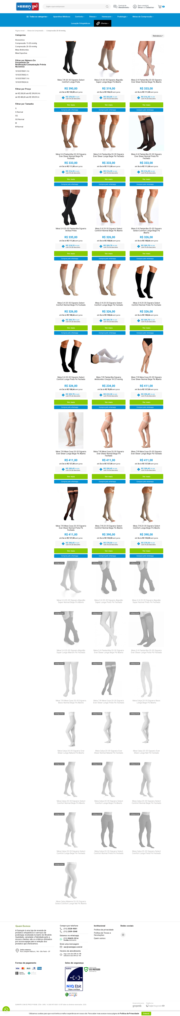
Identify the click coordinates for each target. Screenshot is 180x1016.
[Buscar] (107, 6)
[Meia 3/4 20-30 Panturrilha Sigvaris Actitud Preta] (71, 225)
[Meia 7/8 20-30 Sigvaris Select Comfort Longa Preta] (71, 76)
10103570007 (22, 78)
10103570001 (22, 71)
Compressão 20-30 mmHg (26, 47)
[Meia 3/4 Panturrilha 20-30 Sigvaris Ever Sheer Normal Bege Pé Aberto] (146, 76)
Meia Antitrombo (22, 50)
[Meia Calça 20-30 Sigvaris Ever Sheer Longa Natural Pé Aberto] (71, 735)
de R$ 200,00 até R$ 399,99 (27, 93)
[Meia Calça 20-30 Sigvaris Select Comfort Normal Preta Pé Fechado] (108, 836)
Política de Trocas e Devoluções (102, 934)
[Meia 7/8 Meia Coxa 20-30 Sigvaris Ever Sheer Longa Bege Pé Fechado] (146, 448)
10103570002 (21, 75)
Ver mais (71, 105)
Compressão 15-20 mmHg (26, 43)
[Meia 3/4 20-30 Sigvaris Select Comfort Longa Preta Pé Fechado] (71, 374)
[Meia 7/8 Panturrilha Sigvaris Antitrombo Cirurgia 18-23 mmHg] (108, 374)
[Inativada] (74, 979)
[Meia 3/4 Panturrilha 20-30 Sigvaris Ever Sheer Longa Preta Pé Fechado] (146, 635)
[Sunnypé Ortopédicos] (27, 6)
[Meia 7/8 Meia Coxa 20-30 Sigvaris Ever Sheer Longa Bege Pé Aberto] (71, 448)
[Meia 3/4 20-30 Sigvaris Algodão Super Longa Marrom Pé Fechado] (71, 635)
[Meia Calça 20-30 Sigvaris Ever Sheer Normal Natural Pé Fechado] (108, 735)
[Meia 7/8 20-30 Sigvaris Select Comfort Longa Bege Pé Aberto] (146, 522)
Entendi (146, 1014)
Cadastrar (150, 7)
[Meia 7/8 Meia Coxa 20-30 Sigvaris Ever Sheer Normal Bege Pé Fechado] (108, 448)
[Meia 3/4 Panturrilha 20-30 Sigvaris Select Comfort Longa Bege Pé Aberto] (146, 225)
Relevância (157, 36)
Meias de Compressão (35, 31)
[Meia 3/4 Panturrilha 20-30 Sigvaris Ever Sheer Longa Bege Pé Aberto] (108, 635)
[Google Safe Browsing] (71, 994)
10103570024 (21, 82)
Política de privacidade (104, 930)
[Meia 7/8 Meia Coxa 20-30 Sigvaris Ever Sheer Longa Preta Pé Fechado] (108, 685)
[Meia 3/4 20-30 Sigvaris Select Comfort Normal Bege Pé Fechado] (71, 299)
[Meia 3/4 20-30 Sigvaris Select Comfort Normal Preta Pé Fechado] (146, 299)
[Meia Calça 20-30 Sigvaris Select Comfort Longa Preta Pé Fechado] (146, 836)
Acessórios (20, 40)
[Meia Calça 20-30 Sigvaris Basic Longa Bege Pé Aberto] (146, 685)
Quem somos (99, 938)
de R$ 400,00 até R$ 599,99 (27, 97)
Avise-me (71, 604)
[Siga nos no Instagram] (123, 934)
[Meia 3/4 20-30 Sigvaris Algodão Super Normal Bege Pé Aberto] (71, 585)
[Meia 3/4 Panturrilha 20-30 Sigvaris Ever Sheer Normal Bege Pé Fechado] (71, 151)
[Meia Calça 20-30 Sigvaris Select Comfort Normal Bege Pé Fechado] (146, 785)
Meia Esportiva (21, 53)
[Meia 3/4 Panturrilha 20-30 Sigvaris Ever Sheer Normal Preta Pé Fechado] (146, 151)
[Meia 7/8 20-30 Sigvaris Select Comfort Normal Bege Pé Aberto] (108, 522)
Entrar (140, 7)
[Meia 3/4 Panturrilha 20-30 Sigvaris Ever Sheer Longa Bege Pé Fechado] (108, 151)
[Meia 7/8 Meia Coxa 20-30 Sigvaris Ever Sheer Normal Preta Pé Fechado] (71, 522)
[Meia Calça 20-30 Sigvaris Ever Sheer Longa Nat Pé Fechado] (146, 735)
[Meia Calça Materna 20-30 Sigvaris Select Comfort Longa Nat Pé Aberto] (71, 886)
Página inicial (19, 31)
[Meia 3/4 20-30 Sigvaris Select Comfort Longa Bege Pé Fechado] (108, 299)
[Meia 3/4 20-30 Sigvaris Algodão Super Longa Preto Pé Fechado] (108, 585)
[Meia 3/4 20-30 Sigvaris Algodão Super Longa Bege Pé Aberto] (108, 76)
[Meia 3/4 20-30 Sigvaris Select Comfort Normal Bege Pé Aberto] (108, 225)
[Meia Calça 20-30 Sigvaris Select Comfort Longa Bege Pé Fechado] (71, 836)
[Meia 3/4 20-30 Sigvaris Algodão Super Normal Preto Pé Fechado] (146, 585)
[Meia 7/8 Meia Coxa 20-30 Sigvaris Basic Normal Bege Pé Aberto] (71, 685)
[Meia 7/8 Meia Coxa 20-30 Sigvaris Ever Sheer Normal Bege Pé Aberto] (146, 374)
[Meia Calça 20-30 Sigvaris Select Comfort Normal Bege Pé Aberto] (71, 785)
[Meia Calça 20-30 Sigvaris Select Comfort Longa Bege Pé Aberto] (108, 785)
